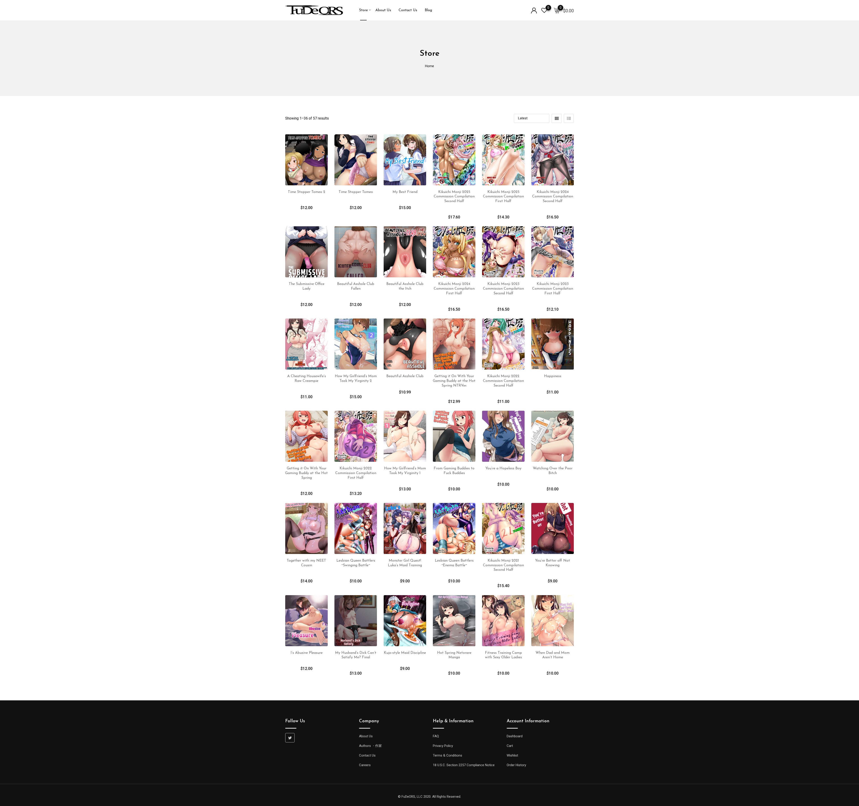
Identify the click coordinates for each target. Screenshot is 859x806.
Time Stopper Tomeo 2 (306, 192)
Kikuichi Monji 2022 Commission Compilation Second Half (503, 380)
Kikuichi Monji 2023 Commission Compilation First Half (552, 288)
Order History (516, 765)
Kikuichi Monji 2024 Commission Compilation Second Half (552, 196)
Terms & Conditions (447, 755)
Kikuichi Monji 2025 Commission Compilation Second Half (454, 196)
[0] (557, 10)
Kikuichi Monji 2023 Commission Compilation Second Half (503, 288)
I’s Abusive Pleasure (307, 653)
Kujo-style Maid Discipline (405, 653)
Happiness (552, 376)
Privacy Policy (443, 746)
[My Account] (534, 10)
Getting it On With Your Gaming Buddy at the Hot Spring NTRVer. (454, 380)
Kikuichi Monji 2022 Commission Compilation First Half (355, 473)
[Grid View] (557, 118)
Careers (365, 765)
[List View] (569, 118)
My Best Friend (405, 192)
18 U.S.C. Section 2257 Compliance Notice (464, 765)
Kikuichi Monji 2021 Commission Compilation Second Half (503, 565)
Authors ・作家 (370, 746)
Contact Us (408, 10)
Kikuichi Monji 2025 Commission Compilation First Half (503, 196)
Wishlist (512, 755)
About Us (383, 10)
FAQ (436, 736)
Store (363, 10)
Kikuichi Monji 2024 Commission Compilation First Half (454, 288)
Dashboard (515, 736)
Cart (510, 746)
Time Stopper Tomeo (356, 192)
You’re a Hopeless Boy (503, 468)
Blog (428, 10)
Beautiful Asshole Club (404, 376)
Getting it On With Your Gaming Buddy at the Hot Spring (306, 473)
